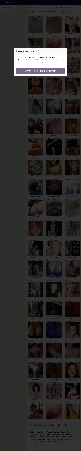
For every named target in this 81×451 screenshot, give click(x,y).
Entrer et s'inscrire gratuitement (40, 71)
